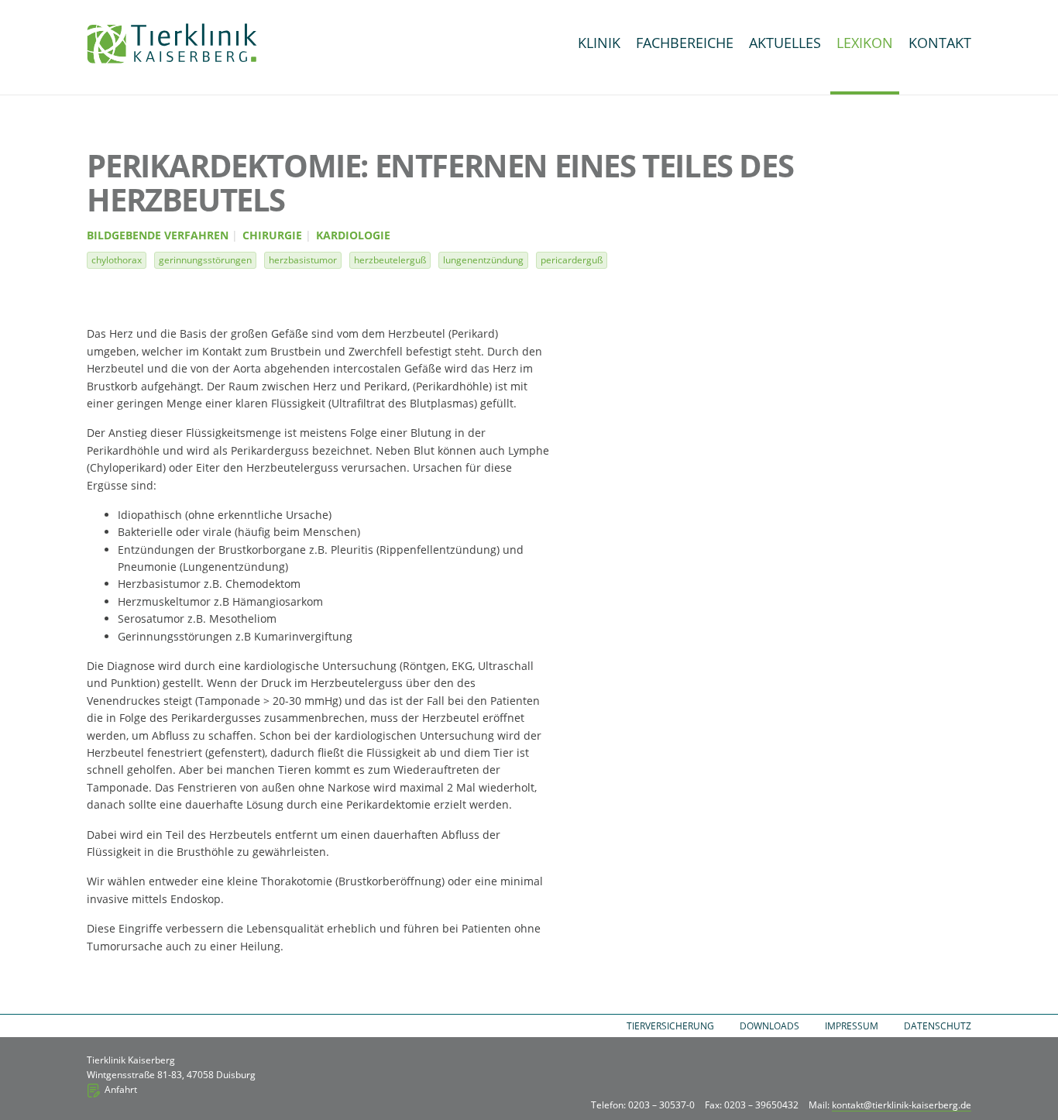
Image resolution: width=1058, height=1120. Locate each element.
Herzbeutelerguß (390, 259)
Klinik (599, 42)
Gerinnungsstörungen (205, 259)
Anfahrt (121, 1089)
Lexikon (864, 42)
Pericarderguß (572, 259)
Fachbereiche (684, 42)
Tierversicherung (670, 1025)
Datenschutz (937, 1025)
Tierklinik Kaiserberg (172, 43)
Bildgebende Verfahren (157, 235)
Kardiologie (353, 235)
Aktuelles (785, 42)
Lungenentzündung (483, 259)
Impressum (851, 1025)
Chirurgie (272, 235)
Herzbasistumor (303, 259)
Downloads (769, 1025)
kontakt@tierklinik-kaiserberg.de (901, 1104)
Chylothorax (116, 259)
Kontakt (940, 42)
